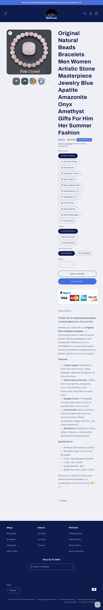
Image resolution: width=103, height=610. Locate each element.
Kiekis (60, 259)
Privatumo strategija (67, 599)
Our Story (42, 534)
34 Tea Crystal (67, 179)
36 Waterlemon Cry (70, 191)
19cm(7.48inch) (68, 237)
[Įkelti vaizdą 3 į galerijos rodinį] (33, 81)
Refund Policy (75, 539)
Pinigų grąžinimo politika (47, 599)
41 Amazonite (67, 221)
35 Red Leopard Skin (71, 185)
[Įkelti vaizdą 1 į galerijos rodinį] (16, 81)
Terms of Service (76, 551)
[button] (5, 13)
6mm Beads (66, 253)
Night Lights (12, 551)
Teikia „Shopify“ (30, 599)
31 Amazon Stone (69, 162)
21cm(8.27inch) (68, 231)
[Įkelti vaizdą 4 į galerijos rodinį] (41, 81)
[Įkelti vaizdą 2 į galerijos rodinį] (24, 81)
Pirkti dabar (77, 281)
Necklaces (11, 534)
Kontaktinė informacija (87, 602)
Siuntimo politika (70, 602)
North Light (19, 599)
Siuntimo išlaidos (65, 144)
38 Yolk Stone (67, 203)
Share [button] (63, 501)
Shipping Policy (75, 534)
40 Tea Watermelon (70, 215)
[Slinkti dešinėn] (49, 81)
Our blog (41, 539)
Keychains (11, 545)
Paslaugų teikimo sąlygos (86, 599)
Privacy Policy (75, 545)
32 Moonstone (67, 168)
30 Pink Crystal (68, 156)
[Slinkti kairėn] (9, 81)
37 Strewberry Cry (69, 197)
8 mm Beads (85, 253)
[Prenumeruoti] (72, 567)
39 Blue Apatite (68, 209)
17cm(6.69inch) (68, 243)
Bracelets (11, 539)
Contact (41, 545)
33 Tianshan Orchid (70, 173)
